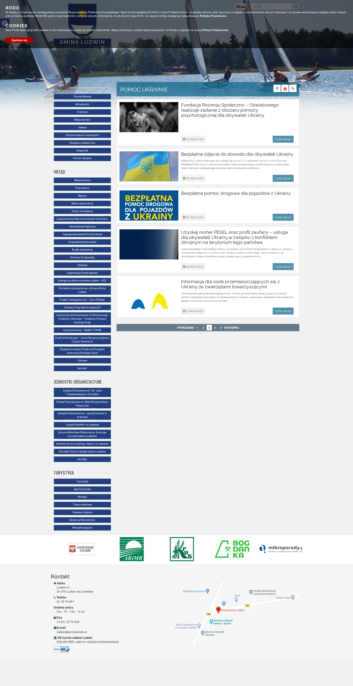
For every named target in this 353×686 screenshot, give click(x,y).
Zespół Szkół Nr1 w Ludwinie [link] (82, 424)
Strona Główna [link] (82, 96)
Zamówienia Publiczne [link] (82, 226)
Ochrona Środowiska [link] (82, 257)
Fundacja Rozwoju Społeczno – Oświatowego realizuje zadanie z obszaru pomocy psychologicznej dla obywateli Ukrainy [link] (230, 110)
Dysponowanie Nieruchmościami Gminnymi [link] (82, 218)
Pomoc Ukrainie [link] (82, 158)
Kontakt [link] (82, 368)
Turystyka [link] (82, 481)
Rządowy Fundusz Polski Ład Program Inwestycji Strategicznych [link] (82, 351)
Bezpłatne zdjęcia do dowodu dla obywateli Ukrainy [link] (237, 154)
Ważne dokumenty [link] (82, 203)
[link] (277, 88)
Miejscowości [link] (82, 119)
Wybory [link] (82, 195)
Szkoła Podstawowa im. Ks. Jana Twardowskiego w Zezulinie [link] (82, 392)
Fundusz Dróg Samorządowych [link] (82, 307)
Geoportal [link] (82, 150)
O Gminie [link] (82, 112)
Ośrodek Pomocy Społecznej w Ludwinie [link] (82, 451)
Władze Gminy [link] (82, 180)
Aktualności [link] (82, 104)
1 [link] (197, 327)
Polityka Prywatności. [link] (213, 16)
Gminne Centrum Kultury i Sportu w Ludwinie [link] (82, 443)
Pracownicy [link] (82, 188)
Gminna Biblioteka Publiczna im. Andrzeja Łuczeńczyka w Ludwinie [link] (82, 434)
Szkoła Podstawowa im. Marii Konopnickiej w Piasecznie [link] (82, 403)
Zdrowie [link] (82, 360)
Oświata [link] (82, 265)
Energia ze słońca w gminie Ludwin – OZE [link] (82, 280)
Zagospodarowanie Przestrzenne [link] (82, 234)
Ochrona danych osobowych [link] (82, 135)
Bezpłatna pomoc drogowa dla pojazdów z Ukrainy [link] (236, 193)
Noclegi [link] (82, 496)
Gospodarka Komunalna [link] (82, 242)
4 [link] (215, 327)
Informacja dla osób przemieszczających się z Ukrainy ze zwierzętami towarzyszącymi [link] (230, 284)
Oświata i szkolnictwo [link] (82, 142)
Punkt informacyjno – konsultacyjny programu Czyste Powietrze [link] (82, 339)
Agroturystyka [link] (82, 489)
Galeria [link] (82, 127)
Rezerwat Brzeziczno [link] (82, 520)
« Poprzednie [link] (184, 327)
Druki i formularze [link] (82, 211)
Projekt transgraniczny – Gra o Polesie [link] (82, 299)
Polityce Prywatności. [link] (215, 30)
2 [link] (203, 327)
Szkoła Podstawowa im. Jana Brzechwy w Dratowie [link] (82, 415)
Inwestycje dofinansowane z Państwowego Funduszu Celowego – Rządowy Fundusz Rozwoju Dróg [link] (82, 319)
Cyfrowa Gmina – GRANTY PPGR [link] (82, 330)
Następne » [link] (232, 327)
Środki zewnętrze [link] (82, 249)
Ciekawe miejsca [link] (82, 512)
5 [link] (221, 327)
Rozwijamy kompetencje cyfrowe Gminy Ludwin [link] (82, 290)
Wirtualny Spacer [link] (82, 527)
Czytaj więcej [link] (282, 139)
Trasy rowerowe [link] (82, 504)
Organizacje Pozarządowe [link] (82, 272)
